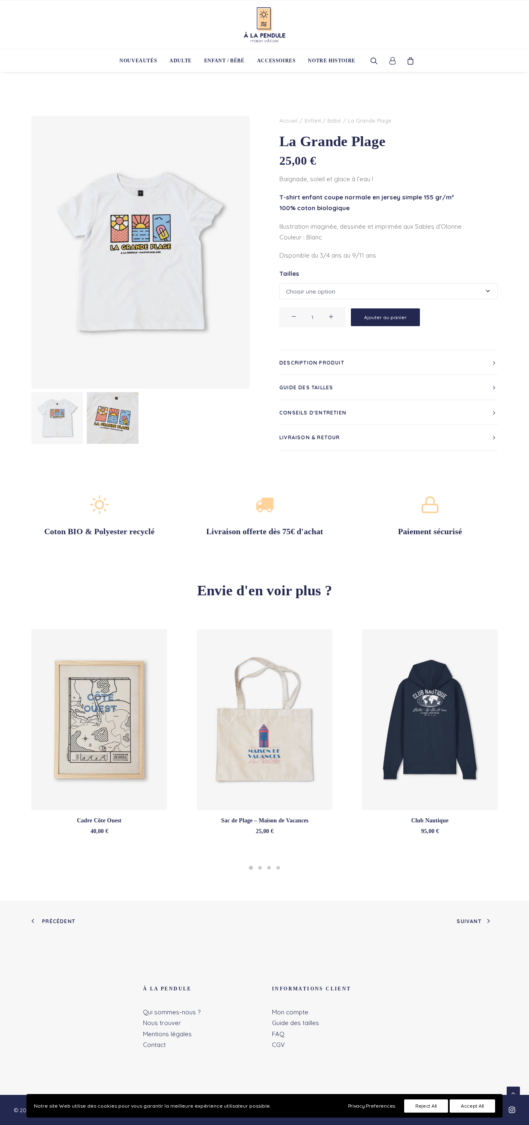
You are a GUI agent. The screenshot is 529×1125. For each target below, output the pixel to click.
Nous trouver (162, 1023)
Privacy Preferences (371, 1106)
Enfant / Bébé (224, 61)
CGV (278, 1045)
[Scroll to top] (513, 1093)
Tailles (289, 273)
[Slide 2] (112, 418)
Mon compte (290, 1012)
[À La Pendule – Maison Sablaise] (264, 24)
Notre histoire (331, 61)
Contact (154, 1045)
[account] (392, 61)
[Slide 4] (278, 868)
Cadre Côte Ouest (99, 820)
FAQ (278, 1034)
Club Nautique (429, 820)
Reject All (426, 1106)
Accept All (472, 1106)
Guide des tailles (295, 1023)
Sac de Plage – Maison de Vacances (264, 820)
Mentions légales (167, 1034)
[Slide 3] (269, 868)
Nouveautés (138, 61)
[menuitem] (138, 61)
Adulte (180, 61)
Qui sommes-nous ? (171, 1012)
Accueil (288, 120)
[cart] (408, 61)
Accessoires (276, 61)
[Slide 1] (57, 418)
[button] (376, 61)
